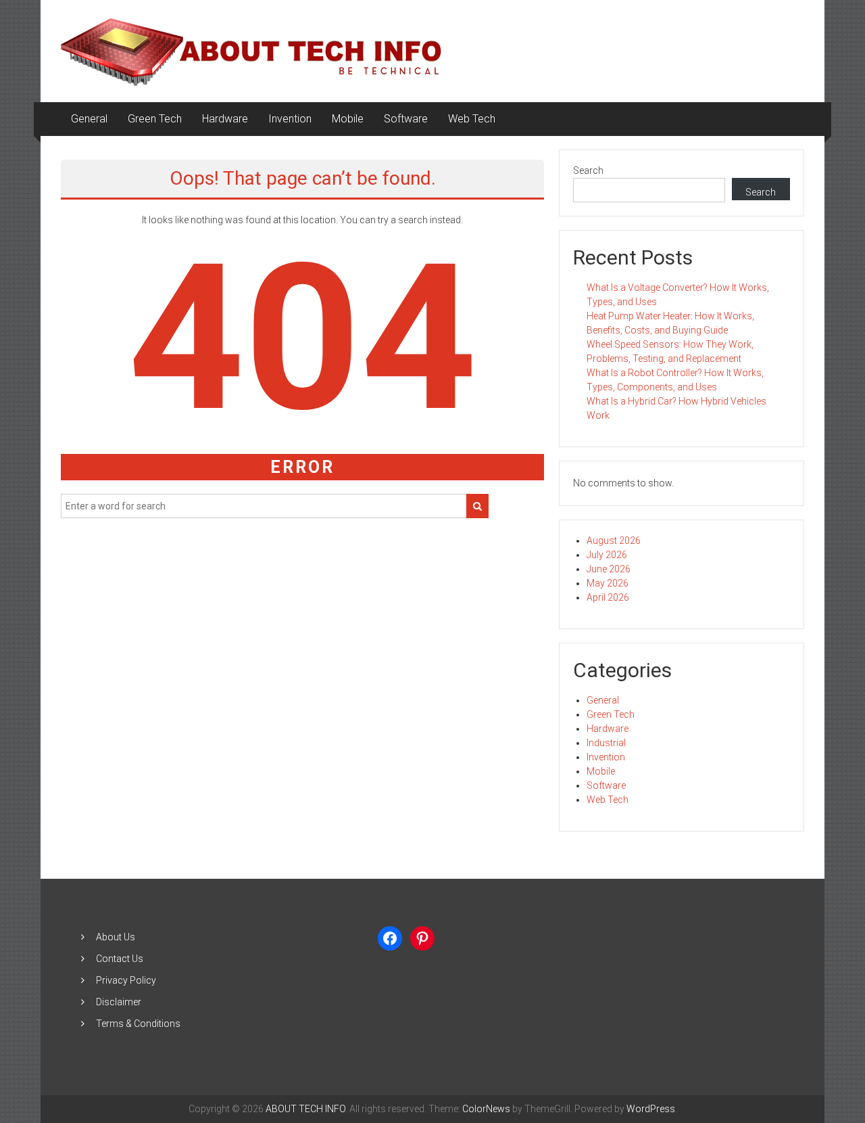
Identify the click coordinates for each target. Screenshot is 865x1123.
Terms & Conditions (138, 1023)
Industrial (606, 742)
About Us (115, 937)
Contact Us (119, 958)
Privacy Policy (126, 980)
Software (406, 118)
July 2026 (607, 554)
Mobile (348, 118)
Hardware (225, 118)
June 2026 (609, 569)
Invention (290, 118)
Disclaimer (118, 1001)
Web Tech (471, 118)
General (89, 118)
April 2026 (608, 597)
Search (588, 170)
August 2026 (614, 540)
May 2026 (607, 583)
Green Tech (155, 118)
